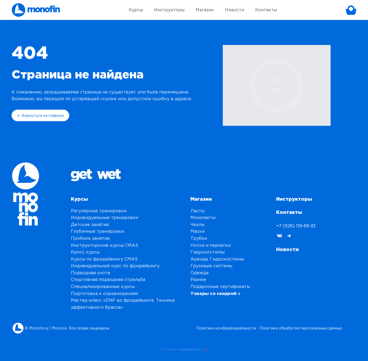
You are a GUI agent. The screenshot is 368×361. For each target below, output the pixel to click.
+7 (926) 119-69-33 (295, 225)
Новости (287, 249)
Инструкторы (294, 199)
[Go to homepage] (36, 10)
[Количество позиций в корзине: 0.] (351, 10)
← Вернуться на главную (40, 115)
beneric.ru (190, 348)
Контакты (289, 212)
